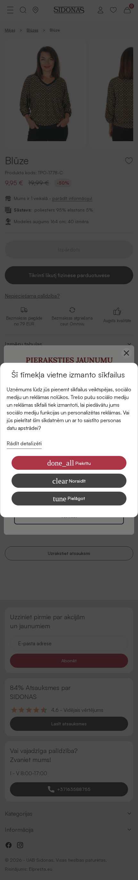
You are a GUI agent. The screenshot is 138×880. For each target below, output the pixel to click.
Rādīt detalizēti (24, 443)
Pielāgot (69, 498)
